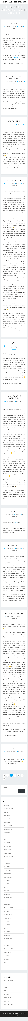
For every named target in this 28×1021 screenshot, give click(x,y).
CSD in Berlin (14, 181)
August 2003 (7, 952)
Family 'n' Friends (8, 980)
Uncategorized (8, 997)
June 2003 (7, 959)
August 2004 (7, 918)
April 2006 (7, 867)
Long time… (14, 23)
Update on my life (14, 613)
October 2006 (7, 853)
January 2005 (7, 901)
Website (6, 1001)
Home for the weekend (14, 397)
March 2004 (7, 935)
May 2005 (6, 887)
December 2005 (8, 873)
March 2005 (7, 894)
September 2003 (8, 949)
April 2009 (7, 815)
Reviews (6, 994)
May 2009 (6, 812)
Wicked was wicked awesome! (14, 77)
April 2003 (7, 966)
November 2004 (8, 908)
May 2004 (6, 928)
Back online (14, 121)
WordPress (22, 1013)
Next (4, 778)
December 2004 (8, 904)
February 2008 (8, 826)
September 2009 (8, 808)
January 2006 (7, 870)
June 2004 (7, 925)
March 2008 (7, 822)
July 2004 (6, 921)
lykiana (20, 26)
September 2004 (8, 914)
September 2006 (8, 856)
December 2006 (8, 849)
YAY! (14, 343)
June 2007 (7, 836)
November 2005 (8, 877)
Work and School (8, 1004)
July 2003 (6, 955)
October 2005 (7, 880)
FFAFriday (6, 984)
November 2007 (8, 829)
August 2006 (7, 860)
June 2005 (7, 884)
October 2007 (7, 832)
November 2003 (8, 942)
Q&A (23, 759)
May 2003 (6, 962)
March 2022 (7, 805)
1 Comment (14, 28)
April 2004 (7, 932)
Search (5, 787)
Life (5, 991)
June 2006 (7, 863)
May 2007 (6, 839)
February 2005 (8, 897)
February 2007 (8, 846)
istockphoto (16, 57)
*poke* (14, 748)
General (6, 987)
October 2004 (7, 911)
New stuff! (14, 546)
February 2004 (8, 938)
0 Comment (14, 83)
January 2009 (7, 819)
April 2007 (7, 843)
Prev (4, 775)
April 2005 (7, 890)
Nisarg (16, 1015)
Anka (14, 511)
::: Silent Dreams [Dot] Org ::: (11, 2)
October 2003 (7, 945)
